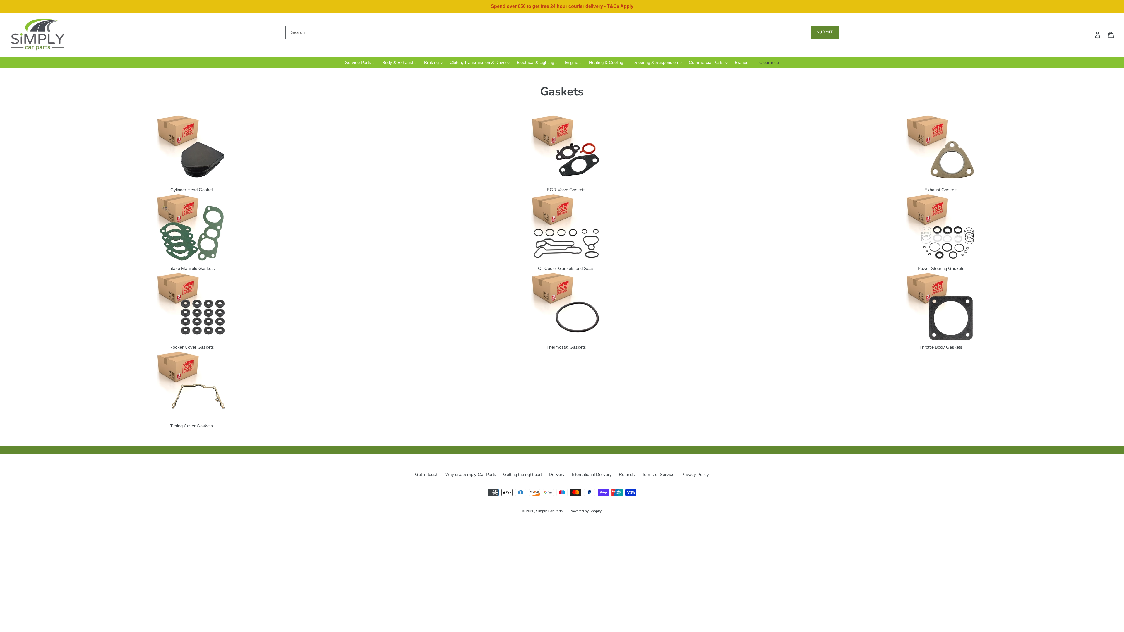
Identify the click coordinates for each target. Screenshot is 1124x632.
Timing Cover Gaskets (191, 425)
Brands (742, 62)
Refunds (627, 474)
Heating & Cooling (606, 62)
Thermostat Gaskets (566, 347)
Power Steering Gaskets (941, 268)
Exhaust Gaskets (941, 189)
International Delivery (592, 474)
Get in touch (426, 474)
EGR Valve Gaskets (566, 189)
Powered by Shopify (586, 511)
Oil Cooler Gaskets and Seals (566, 268)
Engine (572, 62)
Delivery (557, 474)
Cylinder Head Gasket (191, 189)
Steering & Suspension (656, 62)
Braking (432, 62)
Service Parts (358, 62)
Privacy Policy (695, 474)
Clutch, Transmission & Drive (478, 62)
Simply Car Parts (549, 511)
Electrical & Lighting (536, 62)
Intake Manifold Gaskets (191, 268)
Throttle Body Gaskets (940, 347)
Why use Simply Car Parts (470, 474)
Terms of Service (658, 474)
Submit (825, 32)
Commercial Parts (707, 62)
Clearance (769, 62)
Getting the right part (522, 474)
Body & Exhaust (398, 62)
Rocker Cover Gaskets (191, 347)
